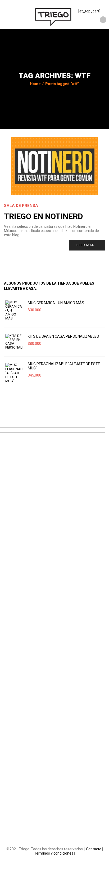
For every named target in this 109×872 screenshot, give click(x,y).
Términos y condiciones (53, 853)
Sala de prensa (21, 205)
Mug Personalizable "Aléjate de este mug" (64, 366)
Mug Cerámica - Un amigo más (56, 303)
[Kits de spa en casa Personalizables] (14, 342)
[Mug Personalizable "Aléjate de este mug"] (14, 373)
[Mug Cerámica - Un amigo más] (14, 310)
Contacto (93, 849)
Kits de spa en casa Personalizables (63, 336)
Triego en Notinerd (43, 216)
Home (35, 84)
